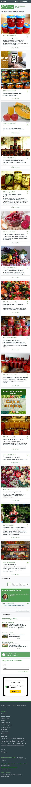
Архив (10, 11)
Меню (4, 1)
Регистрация (23, 1)
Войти (16, 1)
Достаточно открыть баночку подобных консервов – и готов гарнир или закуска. (14, 273)
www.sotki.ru (4, 11)
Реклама (3, 749)
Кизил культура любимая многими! (14, 605)
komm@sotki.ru (5, 776)
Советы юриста (5, 731)
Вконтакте (19, 757)
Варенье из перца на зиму (10, 38)
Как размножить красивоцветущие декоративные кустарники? (18, 645)
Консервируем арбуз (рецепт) (11, 340)
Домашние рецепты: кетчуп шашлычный (15, 377)
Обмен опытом (5, 733)
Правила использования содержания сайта (12, 745)
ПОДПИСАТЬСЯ (23, 671)
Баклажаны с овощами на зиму (12, 93)
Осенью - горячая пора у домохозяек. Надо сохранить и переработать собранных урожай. (15, 381)
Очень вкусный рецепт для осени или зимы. (15, 459)
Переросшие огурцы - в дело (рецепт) (14, 527)
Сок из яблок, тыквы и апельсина (13, 126)
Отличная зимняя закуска (10, 95)
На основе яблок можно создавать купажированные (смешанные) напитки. (14, 129)
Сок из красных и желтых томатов (13, 439)
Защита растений (5, 716)
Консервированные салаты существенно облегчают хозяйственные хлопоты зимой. (15, 308)
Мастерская (4, 736)
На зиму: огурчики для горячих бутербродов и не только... (12, 195)
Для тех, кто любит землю (20, 6)
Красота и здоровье (6, 725)
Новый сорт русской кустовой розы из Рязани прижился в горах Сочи (17, 626)
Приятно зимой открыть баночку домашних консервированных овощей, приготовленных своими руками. (15, 238)
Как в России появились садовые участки (17, 635)
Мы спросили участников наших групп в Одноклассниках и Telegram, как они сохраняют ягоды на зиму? (14, 496)
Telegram (3, 760)
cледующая (27, 584)
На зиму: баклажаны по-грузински (13, 160)
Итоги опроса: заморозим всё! (12, 492)
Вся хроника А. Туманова (22, 611)
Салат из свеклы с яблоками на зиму (14, 234)
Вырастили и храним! (9, 564)
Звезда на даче (5, 718)
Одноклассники (21, 758)
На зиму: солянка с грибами (11, 457)
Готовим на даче (5, 722)
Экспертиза (4, 729)
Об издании (4, 752)
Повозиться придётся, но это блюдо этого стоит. (14, 163)
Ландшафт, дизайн (6, 727)
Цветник (3, 720)
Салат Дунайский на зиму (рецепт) (13, 270)
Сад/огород (4, 713)
